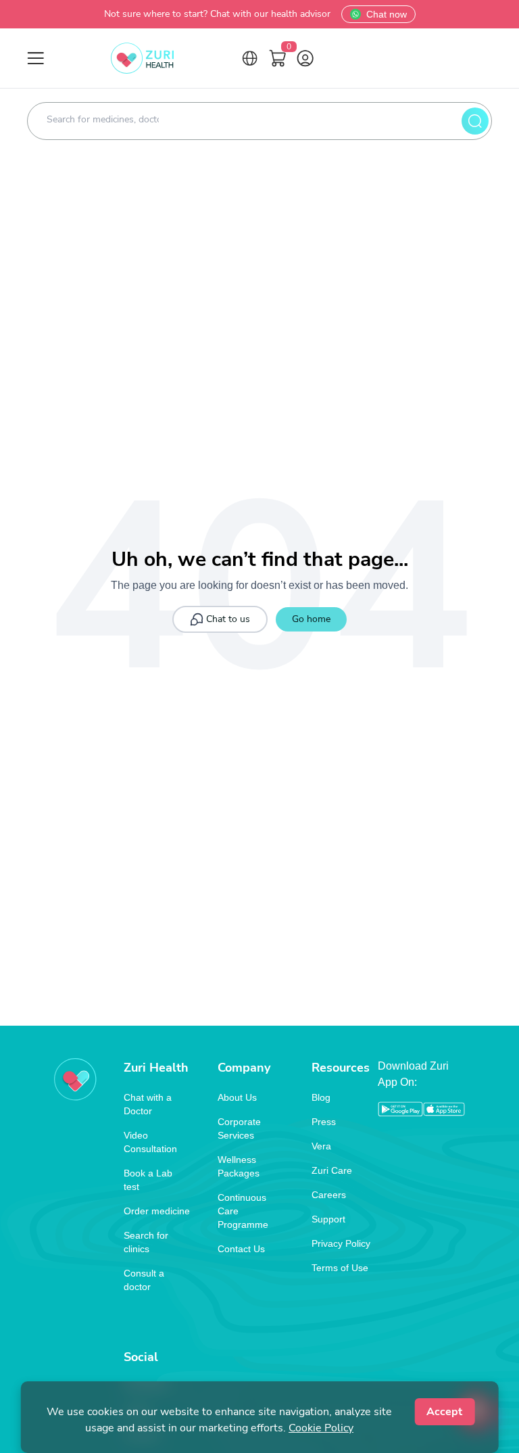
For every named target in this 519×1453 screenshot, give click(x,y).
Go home (311, 619)
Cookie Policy (321, 1428)
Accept (444, 1411)
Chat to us (228, 619)
